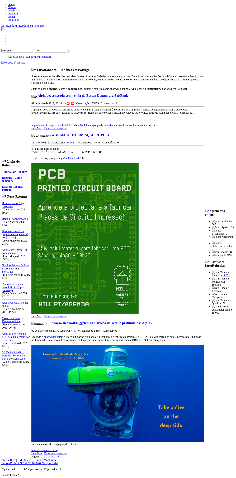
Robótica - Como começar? (12, 179)
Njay (73, 330)
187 (58, 456)
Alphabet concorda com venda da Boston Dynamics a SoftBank (83, 95)
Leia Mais (36, 128)
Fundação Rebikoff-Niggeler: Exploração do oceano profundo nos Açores (100, 323)
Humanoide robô (11, 203)
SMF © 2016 (25, 460)
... (54, 456)
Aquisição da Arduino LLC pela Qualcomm (14, 335)
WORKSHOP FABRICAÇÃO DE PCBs (80, 135)
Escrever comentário (55, 128)
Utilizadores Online (222, 246)
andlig (5, 305)
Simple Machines (45, 460)
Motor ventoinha (11, 318)
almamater (11, 253)
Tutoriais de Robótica (14, 171)
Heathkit (6, 218)
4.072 (227, 275)
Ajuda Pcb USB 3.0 (13, 302)
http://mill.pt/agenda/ (69, 158)
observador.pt (51, 336)
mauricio (70, 142)
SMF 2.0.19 (8, 460)
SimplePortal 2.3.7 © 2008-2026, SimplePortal (29, 463)
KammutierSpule (11, 321)
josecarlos (7, 206)
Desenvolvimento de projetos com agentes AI (15, 233)
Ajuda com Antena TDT (15, 249)
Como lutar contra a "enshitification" (12, 286)
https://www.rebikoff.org (44, 450)
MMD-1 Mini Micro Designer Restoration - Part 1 (14, 355)
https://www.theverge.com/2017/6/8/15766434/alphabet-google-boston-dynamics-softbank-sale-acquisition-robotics (94, 125)
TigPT (70, 103)
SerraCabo (22, 218)
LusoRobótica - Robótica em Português (22, 25)
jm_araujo (11, 237)
